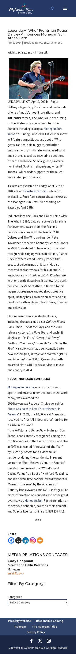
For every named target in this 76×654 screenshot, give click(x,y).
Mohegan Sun (33, 501)
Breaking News (32, 42)
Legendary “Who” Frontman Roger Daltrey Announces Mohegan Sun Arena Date (37, 34)
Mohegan (21, 626)
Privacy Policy (36, 632)
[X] (18, 540)
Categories (15, 597)
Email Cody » (16, 573)
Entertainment (53, 42)
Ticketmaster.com (34, 191)
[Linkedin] (25, 540)
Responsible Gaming (49, 621)
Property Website (19, 621)
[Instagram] (33, 540)
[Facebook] (11, 540)
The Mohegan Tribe (44, 626)
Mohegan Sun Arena (21, 387)
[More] (40, 540)
